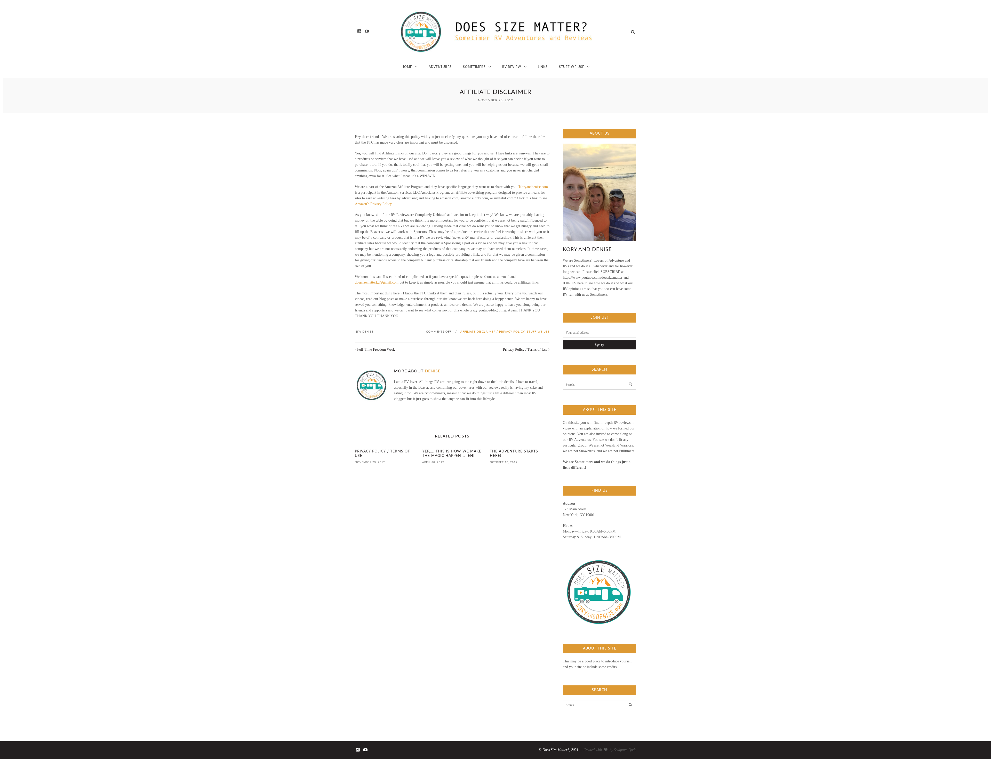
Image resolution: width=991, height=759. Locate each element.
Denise (367, 331)
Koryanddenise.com (533, 187)
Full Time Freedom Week (376, 349)
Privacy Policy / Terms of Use (525, 349)
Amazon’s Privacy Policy (373, 204)
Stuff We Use (571, 66)
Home (407, 66)
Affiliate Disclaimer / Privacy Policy (492, 331)
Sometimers (474, 66)
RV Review (511, 66)
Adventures (440, 66)
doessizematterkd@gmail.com (376, 282)
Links (543, 66)
